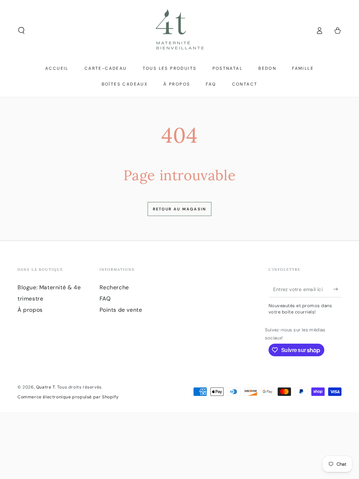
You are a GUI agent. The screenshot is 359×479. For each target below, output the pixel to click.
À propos (30, 309)
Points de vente (121, 309)
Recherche (114, 287)
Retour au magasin (179, 209)
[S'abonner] (337, 289)
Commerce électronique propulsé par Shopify (68, 397)
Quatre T (45, 387)
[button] (21, 30)
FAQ (105, 298)
